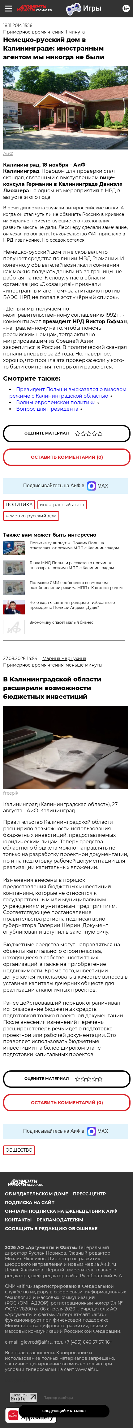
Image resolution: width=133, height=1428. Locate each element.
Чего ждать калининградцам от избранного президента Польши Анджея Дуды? (72, 605)
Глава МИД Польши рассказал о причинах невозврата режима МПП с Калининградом (72, 565)
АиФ (8, 153)
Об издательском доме (36, 1194)
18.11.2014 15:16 (17, 25)
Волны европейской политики (56, 402)
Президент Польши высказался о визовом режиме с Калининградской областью (68, 392)
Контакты (18, 1220)
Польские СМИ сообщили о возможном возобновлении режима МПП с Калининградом (76, 585)
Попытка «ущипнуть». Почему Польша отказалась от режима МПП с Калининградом (74, 545)
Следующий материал (64, 1411)
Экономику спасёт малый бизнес (61, 622)
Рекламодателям (59, 1220)
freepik (10, 793)
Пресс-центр (89, 1194)
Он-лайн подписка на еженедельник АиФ (61, 1211)
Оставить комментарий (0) (67, 457)
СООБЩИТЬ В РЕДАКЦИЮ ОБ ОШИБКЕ (51, 1228)
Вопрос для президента (47, 409)
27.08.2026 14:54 (20, 658)
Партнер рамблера (58, 1397)
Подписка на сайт (29, 1202)
